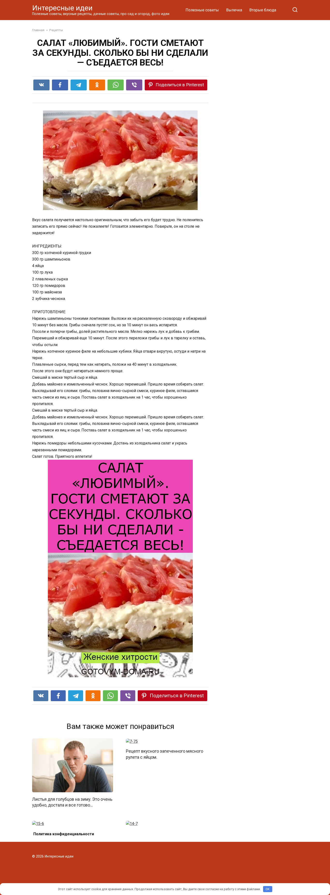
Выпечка (234, 10)
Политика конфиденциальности (63, 834)
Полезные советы (202, 10)
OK (267, 889)
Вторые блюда (262, 10)
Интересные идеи (62, 8)
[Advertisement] (261, 111)
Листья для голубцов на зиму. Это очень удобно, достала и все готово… (72, 802)
